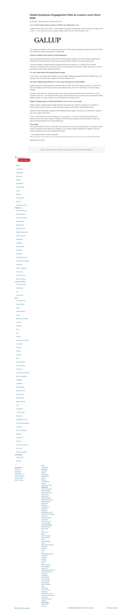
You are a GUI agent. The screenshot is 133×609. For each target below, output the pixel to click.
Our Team (19, 448)
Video (18, 308)
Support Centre (19, 475)
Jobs (17, 405)
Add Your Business (21, 376)
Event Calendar (20, 279)
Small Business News (22, 340)
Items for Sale (20, 394)
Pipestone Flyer (20, 228)
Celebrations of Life (21, 257)
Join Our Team (20, 412)
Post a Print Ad (20, 391)
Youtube (18, 461)
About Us (19, 441)
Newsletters (19, 173)
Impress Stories (20, 362)
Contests (18, 347)
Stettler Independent (22, 232)
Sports (18, 191)
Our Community (20, 275)
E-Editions (19, 243)
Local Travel (19, 295)
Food (17, 329)
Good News (19, 288)
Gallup (32, 126)
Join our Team (19, 480)
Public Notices (20, 246)
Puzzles (18, 337)
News (17, 165)
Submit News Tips (21, 205)
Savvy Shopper (20, 365)
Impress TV (19, 369)
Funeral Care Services (22, 261)
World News (19, 183)
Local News (19, 169)
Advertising (18, 473)
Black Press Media (21, 452)
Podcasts (19, 326)
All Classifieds (20, 387)
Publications (110, 608)
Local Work (19, 409)
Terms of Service (20, 477)
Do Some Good (20, 284)
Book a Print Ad (20, 401)
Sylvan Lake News (21, 218)
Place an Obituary (21, 268)
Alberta (18, 180)
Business (18, 194)
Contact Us (19, 344)
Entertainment (20, 187)
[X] (66, 163)
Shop (17, 358)
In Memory (19, 264)
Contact (116, 608)
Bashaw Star (20, 225)
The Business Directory (23, 373)
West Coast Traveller (22, 319)
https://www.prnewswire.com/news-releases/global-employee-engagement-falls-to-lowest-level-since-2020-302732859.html (65, 136)
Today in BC (19, 457)
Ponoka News (20, 221)
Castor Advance (20, 236)
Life (17, 291)
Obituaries (19, 250)
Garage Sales (20, 398)
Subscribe (19, 176)
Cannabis (19, 322)
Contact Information (22, 445)
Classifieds (19, 383)
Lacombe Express (21, 210)
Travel (18, 315)
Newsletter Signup (24, 160)
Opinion (18, 201)
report (86, 31)
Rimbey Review (20, 214)
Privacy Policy (19, 478)
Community (19, 272)
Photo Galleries (20, 311)
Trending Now (20, 198)
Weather (18, 434)
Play (16, 160)
